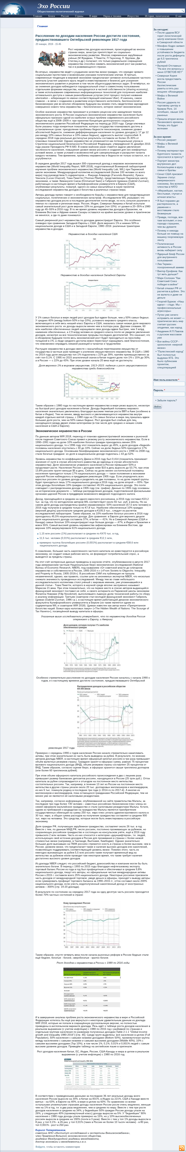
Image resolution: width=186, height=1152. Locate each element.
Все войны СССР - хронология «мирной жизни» (169, 344)
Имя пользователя (166, 379)
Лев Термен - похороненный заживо (170, 266)
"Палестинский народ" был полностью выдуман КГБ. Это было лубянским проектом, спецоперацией (170, 359)
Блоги (51, 16)
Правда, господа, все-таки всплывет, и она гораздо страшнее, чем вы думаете (170, 222)
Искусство (133, 16)
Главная (37, 16)
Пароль (159, 390)
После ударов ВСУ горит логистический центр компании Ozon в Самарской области (170, 37)
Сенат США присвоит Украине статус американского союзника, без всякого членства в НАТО (170, 180)
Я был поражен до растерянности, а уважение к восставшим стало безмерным (168, 207)
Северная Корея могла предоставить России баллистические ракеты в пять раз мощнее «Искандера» (170, 83)
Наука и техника (112, 16)
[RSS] (182, 1148)
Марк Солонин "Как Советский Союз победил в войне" (168, 281)
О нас (178, 16)
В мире (93, 16)
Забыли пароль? (167, 400)
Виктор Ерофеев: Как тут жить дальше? (170, 273)
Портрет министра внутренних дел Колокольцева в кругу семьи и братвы (170, 165)
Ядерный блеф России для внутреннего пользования (170, 257)
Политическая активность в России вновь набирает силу (169, 247)
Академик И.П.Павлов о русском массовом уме (170, 334)
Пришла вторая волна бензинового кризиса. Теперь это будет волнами (170, 123)
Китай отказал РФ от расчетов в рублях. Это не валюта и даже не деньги (171, 293)
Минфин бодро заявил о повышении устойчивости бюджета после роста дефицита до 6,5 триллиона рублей (171, 53)
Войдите (40, 1146)
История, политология (157, 16)
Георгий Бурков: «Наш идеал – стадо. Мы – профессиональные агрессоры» (170, 306)
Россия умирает (166, 139)
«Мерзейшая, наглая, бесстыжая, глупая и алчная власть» (170, 193)
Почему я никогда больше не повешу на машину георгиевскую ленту (170, 235)
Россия (65, 16)
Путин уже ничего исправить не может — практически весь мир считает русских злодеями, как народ (171, 321)
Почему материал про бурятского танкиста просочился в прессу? (170, 153)
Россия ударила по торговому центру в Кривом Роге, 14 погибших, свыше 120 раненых (170, 109)
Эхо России (54, 5)
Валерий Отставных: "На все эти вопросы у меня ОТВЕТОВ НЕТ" (170, 68)
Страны (79, 16)
